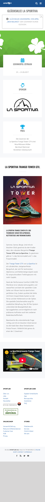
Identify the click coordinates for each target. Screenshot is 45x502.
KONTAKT (21, 452)
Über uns (6, 393)
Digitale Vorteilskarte (31, 393)
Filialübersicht (28, 426)
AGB (4, 433)
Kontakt (5, 398)
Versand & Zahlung (9, 426)
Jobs (4, 396)
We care (26, 433)
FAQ (25, 403)
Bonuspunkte (28, 398)
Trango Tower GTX (16, 263)
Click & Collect (28, 431)
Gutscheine (27, 401)
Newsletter (6, 401)
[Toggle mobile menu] (41, 3)
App (25, 396)
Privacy (5, 436)
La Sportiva (31, 263)
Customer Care (8, 431)
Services (26, 429)
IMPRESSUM (28, 452)
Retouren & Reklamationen (12, 429)
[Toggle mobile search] (36, 3)
